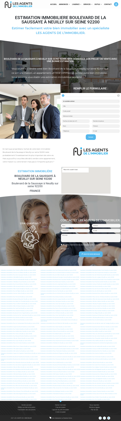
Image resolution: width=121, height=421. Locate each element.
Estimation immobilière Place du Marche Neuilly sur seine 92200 (97, 376)
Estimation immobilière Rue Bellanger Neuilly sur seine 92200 (57, 391)
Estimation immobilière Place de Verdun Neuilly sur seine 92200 (17, 343)
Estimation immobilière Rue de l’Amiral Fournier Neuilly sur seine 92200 (19, 383)
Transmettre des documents (27, 410)
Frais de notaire (60, 407)
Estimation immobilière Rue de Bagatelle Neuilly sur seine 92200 (97, 369)
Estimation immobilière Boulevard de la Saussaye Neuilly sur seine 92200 (60, 279)
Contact (108, 4)
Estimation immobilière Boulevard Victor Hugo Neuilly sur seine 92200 (19, 313)
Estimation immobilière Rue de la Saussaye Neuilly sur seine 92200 (18, 275)
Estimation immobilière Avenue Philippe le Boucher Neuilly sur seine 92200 (60, 369)
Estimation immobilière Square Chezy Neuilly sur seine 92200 (57, 383)
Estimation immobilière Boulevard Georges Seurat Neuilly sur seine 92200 (60, 277)
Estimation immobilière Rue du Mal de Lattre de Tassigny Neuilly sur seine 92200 (99, 323)
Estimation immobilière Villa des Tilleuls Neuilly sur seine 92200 (17, 338)
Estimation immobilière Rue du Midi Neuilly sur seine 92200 (56, 362)
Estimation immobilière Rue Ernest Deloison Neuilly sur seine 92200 (18, 284)
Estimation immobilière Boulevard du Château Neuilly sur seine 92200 (98, 374)
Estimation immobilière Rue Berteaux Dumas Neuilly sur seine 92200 (18, 399)
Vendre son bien (26, 405)
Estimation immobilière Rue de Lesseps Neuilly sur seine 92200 (57, 299)
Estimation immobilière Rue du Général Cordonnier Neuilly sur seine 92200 (60, 356)
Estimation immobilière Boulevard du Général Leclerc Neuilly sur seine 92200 (19, 359)
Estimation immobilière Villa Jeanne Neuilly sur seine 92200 (95, 381)
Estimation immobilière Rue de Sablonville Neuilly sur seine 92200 (97, 346)
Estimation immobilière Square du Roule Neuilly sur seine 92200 (17, 327)
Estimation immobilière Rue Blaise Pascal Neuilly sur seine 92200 (97, 329)
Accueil (53, 4)
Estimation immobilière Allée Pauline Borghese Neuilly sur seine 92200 (19, 288)
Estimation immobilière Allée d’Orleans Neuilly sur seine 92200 (17, 306)
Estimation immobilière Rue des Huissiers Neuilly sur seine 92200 (97, 310)
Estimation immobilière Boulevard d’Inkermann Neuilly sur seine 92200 (98, 315)
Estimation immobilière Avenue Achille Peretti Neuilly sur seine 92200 (98, 348)
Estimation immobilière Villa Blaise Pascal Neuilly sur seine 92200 (18, 282)
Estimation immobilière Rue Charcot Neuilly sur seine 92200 (16, 333)
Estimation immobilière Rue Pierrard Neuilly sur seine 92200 (16, 297)
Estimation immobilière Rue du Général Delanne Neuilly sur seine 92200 (59, 272)
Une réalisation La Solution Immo (62, 418)
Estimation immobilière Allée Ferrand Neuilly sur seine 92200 (17, 320)
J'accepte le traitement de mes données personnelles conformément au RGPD (85, 245)
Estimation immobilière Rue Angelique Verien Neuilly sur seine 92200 (59, 310)
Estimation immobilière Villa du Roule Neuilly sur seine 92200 (96, 362)
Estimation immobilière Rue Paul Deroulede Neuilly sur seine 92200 (98, 282)
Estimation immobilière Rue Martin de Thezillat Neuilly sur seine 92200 (19, 301)
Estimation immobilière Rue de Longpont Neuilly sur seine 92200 (97, 277)
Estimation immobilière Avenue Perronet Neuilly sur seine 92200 (18, 378)
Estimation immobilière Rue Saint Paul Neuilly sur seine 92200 (17, 308)
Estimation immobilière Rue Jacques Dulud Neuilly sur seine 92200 (58, 286)
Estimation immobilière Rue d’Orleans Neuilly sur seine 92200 (57, 313)
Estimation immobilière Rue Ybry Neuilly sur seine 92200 (95, 399)
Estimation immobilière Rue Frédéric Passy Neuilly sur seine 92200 (97, 397)
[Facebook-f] (100, 418)
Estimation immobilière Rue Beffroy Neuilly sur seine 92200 (95, 331)
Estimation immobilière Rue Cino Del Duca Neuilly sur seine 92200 (97, 308)
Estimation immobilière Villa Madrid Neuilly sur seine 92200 (56, 393)
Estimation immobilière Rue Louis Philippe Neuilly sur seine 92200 (58, 378)
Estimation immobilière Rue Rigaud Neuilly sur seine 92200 (95, 313)
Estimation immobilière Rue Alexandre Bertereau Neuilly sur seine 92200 (20, 362)
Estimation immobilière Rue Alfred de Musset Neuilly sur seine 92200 (19, 385)
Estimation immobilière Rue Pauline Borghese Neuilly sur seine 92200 (19, 329)
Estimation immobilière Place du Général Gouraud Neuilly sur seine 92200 (99, 333)
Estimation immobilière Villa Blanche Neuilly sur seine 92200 (56, 343)
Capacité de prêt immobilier (60, 410)
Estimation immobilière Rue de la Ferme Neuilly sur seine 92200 (57, 336)
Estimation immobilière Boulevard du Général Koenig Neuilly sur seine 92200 (98, 343)
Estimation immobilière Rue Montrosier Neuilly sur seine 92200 (57, 282)
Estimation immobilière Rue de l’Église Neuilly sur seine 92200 (17, 291)
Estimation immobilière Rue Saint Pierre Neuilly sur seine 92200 (96, 365)
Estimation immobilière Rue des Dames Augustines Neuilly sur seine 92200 (20, 365)
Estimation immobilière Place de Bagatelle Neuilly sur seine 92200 (97, 378)
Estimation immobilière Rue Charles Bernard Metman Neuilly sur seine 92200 (19, 388)
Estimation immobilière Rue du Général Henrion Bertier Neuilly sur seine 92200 (60, 293)
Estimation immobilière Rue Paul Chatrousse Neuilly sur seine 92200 (58, 270)
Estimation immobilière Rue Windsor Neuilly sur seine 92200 (16, 317)
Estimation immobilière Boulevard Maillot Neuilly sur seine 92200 (97, 371)
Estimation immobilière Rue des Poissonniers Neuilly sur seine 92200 (98, 272)
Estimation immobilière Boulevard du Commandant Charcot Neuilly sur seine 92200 (59, 320)
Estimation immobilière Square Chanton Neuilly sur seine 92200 (97, 391)
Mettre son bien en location (26, 407)
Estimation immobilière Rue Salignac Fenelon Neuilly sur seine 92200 (98, 367)
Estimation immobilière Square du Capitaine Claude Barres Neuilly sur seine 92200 (21, 353)
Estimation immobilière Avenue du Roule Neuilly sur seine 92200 (57, 371)
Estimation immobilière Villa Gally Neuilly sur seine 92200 (15, 348)
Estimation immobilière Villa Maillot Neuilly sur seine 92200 (16, 277)
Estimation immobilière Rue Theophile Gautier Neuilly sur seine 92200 (98, 338)
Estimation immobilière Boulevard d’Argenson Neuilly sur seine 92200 (59, 353)
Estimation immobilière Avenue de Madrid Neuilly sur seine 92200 (58, 346)
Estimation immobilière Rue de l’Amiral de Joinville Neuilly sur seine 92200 (99, 275)
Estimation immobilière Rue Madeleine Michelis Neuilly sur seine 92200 (19, 369)
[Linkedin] (108, 418)
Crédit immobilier (60, 412)
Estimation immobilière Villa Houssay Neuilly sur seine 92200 (16, 286)
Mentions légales (94, 407)
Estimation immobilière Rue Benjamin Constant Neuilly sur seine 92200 (59, 288)
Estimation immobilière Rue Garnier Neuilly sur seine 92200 (95, 353)
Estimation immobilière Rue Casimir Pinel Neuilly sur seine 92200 (57, 338)
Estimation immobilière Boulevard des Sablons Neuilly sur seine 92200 (98, 293)
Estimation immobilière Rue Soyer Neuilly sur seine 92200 (16, 340)
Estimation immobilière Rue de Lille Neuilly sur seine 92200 (95, 291)
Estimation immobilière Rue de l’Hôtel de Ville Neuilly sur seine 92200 (59, 323)
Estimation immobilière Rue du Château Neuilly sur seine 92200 (17, 371)
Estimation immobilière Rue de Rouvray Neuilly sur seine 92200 (17, 397)
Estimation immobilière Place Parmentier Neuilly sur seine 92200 (57, 351)
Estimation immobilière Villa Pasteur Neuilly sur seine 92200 (56, 374)
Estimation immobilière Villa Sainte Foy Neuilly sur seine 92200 (17, 351)
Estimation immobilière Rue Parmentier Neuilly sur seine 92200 (96, 356)
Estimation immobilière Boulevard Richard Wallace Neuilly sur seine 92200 (60, 365)
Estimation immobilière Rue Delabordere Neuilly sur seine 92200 (18, 331)
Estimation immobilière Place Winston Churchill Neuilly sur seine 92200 (19, 391)
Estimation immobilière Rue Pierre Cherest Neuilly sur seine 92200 (58, 308)
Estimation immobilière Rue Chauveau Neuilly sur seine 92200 (57, 359)
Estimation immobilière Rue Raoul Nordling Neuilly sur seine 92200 (58, 381)
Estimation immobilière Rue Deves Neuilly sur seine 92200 (95, 286)
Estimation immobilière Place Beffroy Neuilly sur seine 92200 (96, 340)
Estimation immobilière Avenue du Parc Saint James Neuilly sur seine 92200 (20, 315)
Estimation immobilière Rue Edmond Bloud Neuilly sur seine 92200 (18, 376)
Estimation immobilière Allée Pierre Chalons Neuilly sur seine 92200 (18, 346)
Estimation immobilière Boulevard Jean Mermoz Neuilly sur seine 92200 (99, 327)
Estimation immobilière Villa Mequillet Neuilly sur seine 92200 (96, 317)
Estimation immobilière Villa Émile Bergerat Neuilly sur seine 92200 (18, 393)
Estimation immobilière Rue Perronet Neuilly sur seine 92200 (96, 388)
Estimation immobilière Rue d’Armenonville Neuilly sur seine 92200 (97, 359)
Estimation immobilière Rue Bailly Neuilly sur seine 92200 (55, 333)
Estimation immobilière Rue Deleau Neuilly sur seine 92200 (56, 297)
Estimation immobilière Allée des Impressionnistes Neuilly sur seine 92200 (99, 299)
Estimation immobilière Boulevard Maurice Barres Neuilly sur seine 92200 (60, 385)
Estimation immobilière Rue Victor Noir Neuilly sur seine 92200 (57, 303)
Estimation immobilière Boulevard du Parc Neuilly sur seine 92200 (97, 351)
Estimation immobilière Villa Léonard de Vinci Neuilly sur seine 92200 (59, 388)
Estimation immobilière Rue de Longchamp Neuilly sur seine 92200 (58, 284)
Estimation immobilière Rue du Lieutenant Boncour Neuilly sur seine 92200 (60, 376)
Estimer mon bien (60, 405)
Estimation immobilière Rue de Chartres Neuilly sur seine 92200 (57, 367)
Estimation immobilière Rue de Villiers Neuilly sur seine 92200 (57, 275)
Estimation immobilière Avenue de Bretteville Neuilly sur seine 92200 (19, 279)
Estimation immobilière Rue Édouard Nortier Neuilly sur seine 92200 (18, 336)
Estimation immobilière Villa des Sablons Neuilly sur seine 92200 (97, 301)
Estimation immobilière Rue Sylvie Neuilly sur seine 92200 (56, 327)
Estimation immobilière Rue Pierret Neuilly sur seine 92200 (56, 399)
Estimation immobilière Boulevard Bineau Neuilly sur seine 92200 (18, 381)
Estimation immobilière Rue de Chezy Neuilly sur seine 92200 (57, 329)
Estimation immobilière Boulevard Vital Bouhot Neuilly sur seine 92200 (19, 356)
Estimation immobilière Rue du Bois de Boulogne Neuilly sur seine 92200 (59, 348)
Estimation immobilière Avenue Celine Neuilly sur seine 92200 (17, 293)
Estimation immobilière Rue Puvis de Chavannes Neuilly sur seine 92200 (59, 397)
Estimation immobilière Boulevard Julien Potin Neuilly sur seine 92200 (98, 270)
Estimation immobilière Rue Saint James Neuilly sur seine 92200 (57, 301)
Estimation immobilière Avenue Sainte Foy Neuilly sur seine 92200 (97, 306)
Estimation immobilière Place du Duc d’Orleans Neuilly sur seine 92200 (98, 297)
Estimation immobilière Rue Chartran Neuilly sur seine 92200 (16, 310)
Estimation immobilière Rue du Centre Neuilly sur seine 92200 (96, 336)
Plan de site (94, 410)
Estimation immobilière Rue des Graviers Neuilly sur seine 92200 (97, 385)
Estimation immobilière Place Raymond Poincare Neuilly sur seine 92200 (59, 340)
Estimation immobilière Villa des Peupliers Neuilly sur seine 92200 (97, 303)
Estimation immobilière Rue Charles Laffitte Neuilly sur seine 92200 (18, 270)
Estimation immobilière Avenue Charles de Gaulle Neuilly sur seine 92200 (99, 284)
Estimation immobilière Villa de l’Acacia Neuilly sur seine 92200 (57, 331)
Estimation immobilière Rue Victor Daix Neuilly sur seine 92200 (57, 315)
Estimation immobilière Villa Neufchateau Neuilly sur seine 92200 (18, 374)
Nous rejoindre (94, 405)
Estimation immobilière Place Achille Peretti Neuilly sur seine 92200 (18, 303)
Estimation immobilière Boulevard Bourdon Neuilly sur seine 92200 (18, 299)
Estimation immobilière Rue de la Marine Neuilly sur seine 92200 (57, 306)
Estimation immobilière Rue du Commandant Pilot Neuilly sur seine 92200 (20, 323)
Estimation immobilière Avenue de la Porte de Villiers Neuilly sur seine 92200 (98, 394)
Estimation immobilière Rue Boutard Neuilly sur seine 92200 (56, 317)
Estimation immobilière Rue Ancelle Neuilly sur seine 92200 (95, 320)
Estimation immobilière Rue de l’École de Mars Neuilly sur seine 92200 (98, 288)
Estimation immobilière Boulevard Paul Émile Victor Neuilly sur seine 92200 (99, 279)
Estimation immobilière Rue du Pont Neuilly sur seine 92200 (56, 291)
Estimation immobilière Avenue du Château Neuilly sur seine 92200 (18, 272)
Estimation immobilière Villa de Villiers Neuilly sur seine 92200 (17, 367)
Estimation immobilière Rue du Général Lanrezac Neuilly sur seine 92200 (99, 383)
